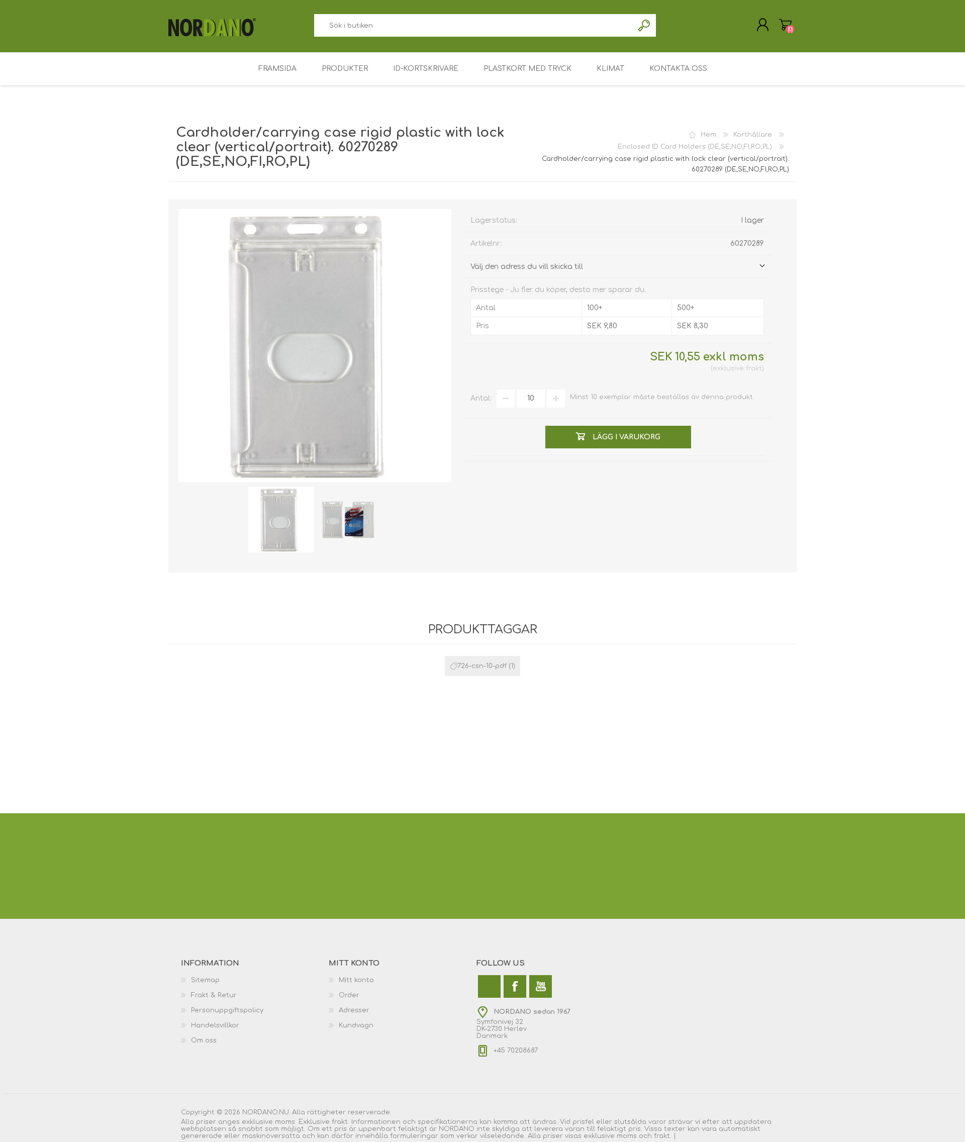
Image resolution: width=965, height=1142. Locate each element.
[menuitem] (255, 980)
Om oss (204, 1040)
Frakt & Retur (214, 995)
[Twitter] (489, 986)
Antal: (481, 398)
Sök (644, 25)
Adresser (354, 1010)
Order (349, 995)
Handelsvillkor (215, 1025)
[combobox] (473, 25)
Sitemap (205, 980)
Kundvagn (356, 1025)
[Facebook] (515, 986)
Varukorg (785, 25)
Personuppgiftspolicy (227, 1010)
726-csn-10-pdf (482, 666)
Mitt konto (356, 980)
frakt (754, 368)
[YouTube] (540, 986)
